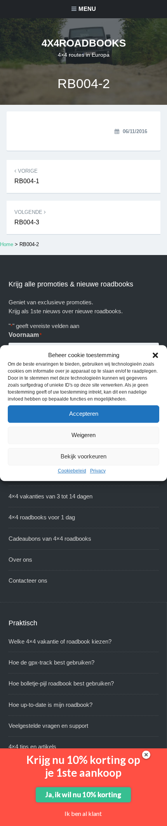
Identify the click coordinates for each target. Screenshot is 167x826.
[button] (155, 355)
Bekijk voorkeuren (83, 456)
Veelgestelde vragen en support (48, 725)
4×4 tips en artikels (32, 746)
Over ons (20, 559)
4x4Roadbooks (84, 43)
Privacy (98, 471)
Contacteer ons (28, 580)
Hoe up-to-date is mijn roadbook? (50, 704)
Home (6, 244)
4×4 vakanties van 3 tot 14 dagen (50, 496)
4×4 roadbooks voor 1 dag (42, 517)
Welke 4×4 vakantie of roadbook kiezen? (60, 641)
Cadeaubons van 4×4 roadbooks (50, 538)
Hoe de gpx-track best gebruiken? (51, 662)
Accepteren (83, 413)
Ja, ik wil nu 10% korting (83, 794)
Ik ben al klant (83, 813)
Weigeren (83, 435)
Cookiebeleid (72, 471)
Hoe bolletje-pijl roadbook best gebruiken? (61, 683)
